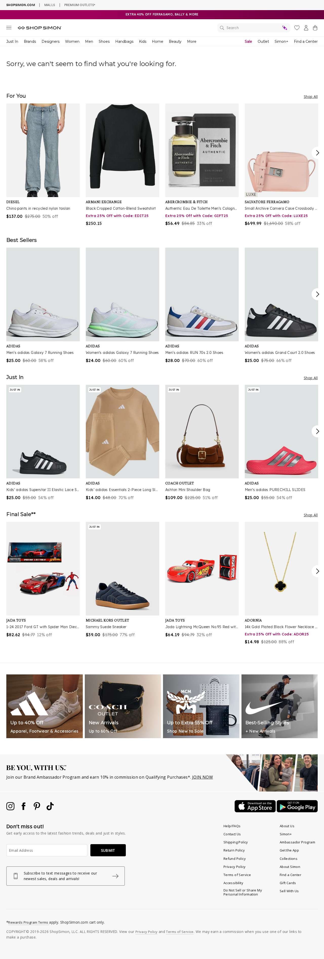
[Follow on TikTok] (50, 809)
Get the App (289, 850)
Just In (12, 41)
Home (157, 41)
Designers (50, 41)
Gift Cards (288, 883)
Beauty (175, 41)
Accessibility (233, 883)
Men (89, 41)
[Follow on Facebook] (24, 809)
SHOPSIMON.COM (20, 5)
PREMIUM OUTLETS (79, 5)
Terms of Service (237, 874)
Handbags (124, 41)
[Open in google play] (297, 811)
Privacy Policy (235, 866)
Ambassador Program (297, 842)
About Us (287, 826)
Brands (30, 41)
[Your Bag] (315, 29)
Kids (142, 41)
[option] (43, 161)
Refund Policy (235, 858)
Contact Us (232, 834)
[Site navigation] (8, 28)
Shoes (104, 41)
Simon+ (281, 41)
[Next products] (318, 153)
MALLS (49, 5)
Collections (288, 858)
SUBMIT (108, 850)
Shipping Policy (236, 842)
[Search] (253, 27)
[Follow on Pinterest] (37, 809)
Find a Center (306, 41)
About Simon (290, 866)
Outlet (263, 41)
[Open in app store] (256, 811)
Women (72, 41)
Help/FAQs (232, 826)
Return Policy (234, 850)
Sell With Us (289, 891)
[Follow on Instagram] (10, 809)
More (191, 41)
